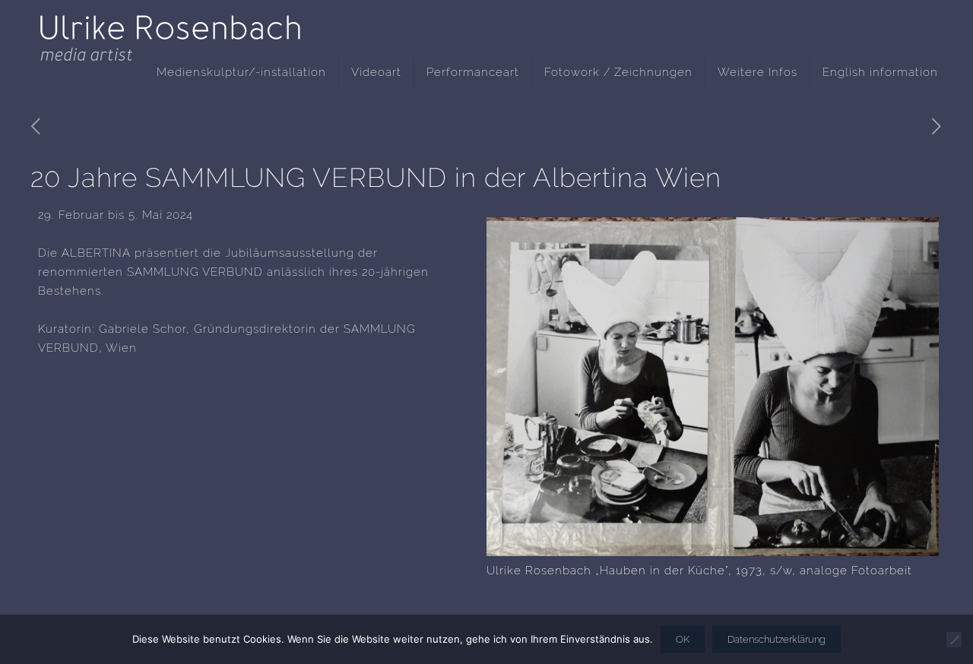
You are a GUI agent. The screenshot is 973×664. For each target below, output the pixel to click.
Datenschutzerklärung (776, 639)
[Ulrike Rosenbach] (170, 26)
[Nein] (954, 639)
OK (682, 639)
